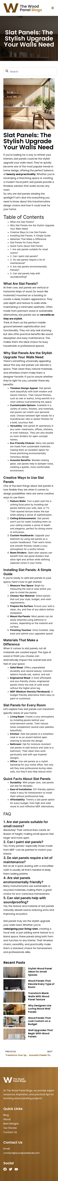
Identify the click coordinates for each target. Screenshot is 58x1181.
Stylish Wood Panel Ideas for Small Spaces (40, 971)
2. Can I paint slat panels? (24, 256)
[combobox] (30, 72)
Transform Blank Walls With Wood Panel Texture (38, 996)
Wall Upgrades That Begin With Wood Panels (40, 1033)
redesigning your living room (20, 928)
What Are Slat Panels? (22, 222)
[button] (53, 8)
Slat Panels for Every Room (24, 242)
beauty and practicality (21, 174)
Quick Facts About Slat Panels (26, 246)
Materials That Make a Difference (28, 239)
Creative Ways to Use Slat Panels (28, 232)
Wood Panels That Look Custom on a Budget (39, 1021)
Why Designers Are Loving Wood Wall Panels (39, 1009)
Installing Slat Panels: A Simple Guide (30, 235)
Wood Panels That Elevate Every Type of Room (41, 984)
